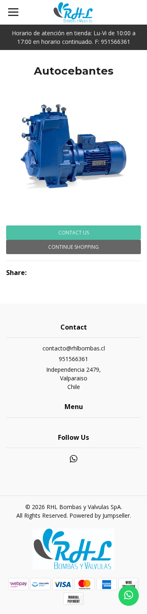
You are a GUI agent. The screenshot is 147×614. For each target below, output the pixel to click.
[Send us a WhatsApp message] (128, 595)
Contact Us (73, 232)
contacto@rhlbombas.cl (73, 348)
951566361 (73, 359)
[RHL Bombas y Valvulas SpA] (73, 12)
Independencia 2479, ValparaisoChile (73, 378)
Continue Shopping (73, 246)
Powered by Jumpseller (99, 515)
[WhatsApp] (73, 460)
